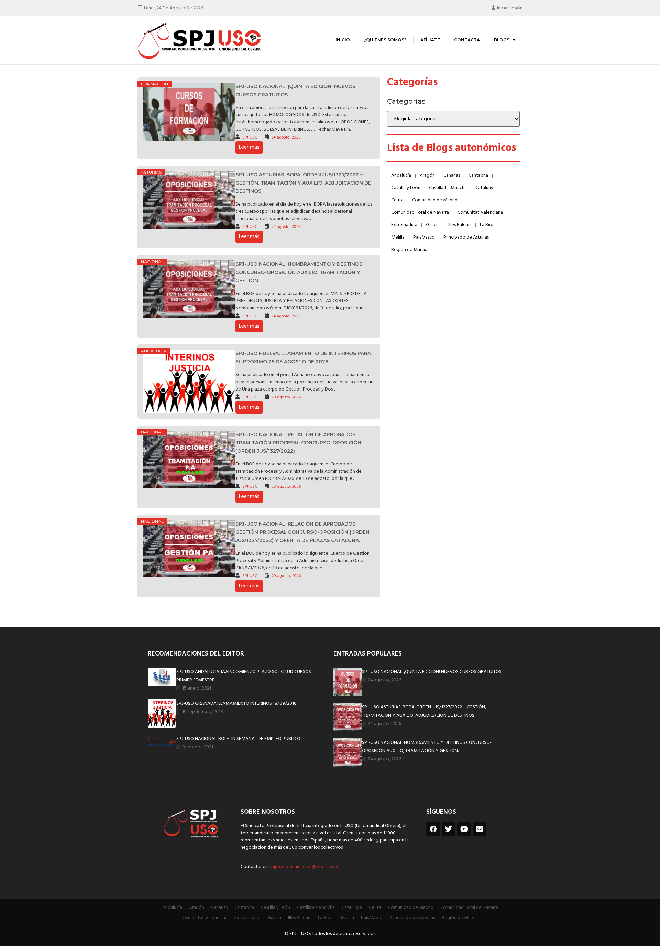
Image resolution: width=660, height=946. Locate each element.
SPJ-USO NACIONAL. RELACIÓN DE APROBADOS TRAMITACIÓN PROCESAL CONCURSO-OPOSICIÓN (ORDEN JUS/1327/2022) (298, 442)
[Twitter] (448, 829)
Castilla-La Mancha (448, 188)
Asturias (151, 172)
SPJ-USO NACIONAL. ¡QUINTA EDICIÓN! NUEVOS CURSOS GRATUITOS (432, 672)
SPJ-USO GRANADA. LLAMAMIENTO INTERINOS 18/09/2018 (236, 703)
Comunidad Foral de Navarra (420, 213)
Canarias (451, 175)
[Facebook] (433, 829)
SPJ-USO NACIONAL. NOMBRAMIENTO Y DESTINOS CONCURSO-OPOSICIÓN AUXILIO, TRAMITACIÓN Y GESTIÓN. (298, 272)
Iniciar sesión (509, 8)
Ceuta (397, 200)
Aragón (427, 175)
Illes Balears (459, 225)
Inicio (343, 39)
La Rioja (488, 225)
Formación (154, 83)
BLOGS (501, 39)
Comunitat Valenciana (480, 213)
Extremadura (404, 225)
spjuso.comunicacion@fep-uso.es (303, 867)
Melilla (398, 237)
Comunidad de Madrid (435, 200)
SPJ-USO (250, 137)
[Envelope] (479, 829)
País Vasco (424, 237)
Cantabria (478, 175)
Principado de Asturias (466, 237)
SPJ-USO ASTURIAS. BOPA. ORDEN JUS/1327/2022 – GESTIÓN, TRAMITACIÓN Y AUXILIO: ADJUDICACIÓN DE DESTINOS (303, 183)
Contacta (467, 39)
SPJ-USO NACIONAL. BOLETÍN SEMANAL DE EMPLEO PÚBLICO (238, 739)
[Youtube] (464, 829)
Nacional (152, 261)
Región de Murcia (409, 250)
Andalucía (153, 350)
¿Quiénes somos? (385, 39)
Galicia (433, 225)
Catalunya (485, 188)
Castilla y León (405, 188)
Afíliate (430, 39)
